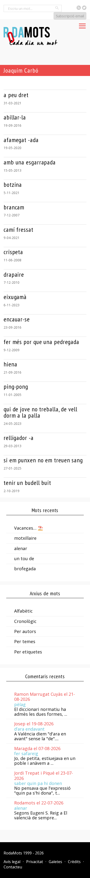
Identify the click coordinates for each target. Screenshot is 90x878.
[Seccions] (82, 24)
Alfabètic (23, 611)
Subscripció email (70, 15)
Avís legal (12, 861)
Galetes (55, 861)
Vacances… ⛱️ (28, 528)
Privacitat (34, 861)
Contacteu (13, 867)
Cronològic (25, 621)
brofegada (25, 568)
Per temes (24, 641)
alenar (20, 548)
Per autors (25, 631)
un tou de (24, 558)
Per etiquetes (28, 652)
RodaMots (13, 853)
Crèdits (74, 861)
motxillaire (25, 538)
